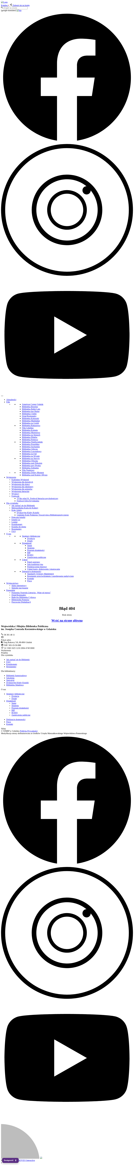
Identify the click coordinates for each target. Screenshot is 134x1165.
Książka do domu (19, 527)
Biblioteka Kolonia (30, 430)
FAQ (14, 531)
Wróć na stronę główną (67, 620)
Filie (8, 402)
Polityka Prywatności (29, 731)
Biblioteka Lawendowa (31, 451)
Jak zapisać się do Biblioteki (23, 505)
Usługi (24, 560)
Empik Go (16, 520)
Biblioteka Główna (30, 449)
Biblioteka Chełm (29, 414)
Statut (29, 545)
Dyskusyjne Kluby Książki (28, 512)
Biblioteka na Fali (29, 454)
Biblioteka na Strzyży (31, 458)
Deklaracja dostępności (31, 571)
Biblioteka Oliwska (30, 461)
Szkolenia (10, 678)
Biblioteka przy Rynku (31, 465)
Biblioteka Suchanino (31, 447)
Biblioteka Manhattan (31, 421)
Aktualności (11, 399)
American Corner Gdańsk (32, 404)
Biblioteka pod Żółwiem (32, 463)
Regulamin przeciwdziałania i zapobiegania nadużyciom (50, 576)
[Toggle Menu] (2, 395)
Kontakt (30, 578)
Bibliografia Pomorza (20, 600)
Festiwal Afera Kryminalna (28, 501)
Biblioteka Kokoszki (30, 418)
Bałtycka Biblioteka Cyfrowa (24, 597)
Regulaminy (17, 529)
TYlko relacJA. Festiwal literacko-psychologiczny (37, 498)
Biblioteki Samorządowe (16, 675)
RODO (30, 555)
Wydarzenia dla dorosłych (22, 482)
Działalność (27, 543)
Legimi (14, 522)
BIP (28, 553)
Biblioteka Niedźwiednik (32, 442)
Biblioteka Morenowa (31, 432)
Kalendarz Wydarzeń (20, 480)
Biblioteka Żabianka (30, 468)
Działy (30, 541)
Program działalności (35, 550)
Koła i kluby (17, 510)
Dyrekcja (31, 538)
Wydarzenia (11, 477)
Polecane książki (18, 517)
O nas (8, 534)
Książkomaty (17, 524)
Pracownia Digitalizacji (21, 602)
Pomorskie (10, 590)
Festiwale (15, 496)
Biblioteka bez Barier (31, 411)
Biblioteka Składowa (15, 685)
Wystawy (15, 494)
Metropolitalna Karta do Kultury (25, 508)
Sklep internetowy (19, 585)
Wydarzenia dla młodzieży (22, 487)
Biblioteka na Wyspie (31, 456)
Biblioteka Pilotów (29, 437)
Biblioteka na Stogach (31, 435)
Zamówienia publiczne (36, 557)
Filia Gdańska (28, 428)
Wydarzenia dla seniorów (22, 489)
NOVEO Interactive (26, 1160)
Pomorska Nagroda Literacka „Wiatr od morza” (31, 593)
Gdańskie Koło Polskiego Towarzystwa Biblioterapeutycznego (43, 515)
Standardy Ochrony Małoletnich (40, 574)
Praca (29, 581)
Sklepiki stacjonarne (20, 588)
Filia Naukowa (28, 470)
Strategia (30, 548)
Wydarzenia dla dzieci (21, 484)
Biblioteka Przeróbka (30, 444)
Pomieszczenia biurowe (37, 567)
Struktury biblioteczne (31, 536)
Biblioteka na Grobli (30, 423)
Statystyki (10, 680)
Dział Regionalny (29, 416)
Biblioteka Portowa (30, 440)
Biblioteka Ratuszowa (31, 425)
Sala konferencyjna (35, 564)
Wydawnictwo (12, 583)
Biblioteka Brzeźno (30, 407)
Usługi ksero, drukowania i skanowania (43, 569)
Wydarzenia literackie (20, 491)
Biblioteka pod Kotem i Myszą (34, 475)
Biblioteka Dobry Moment (33, 472)
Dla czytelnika (12, 503)
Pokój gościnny (33, 562)
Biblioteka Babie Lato (31, 409)
